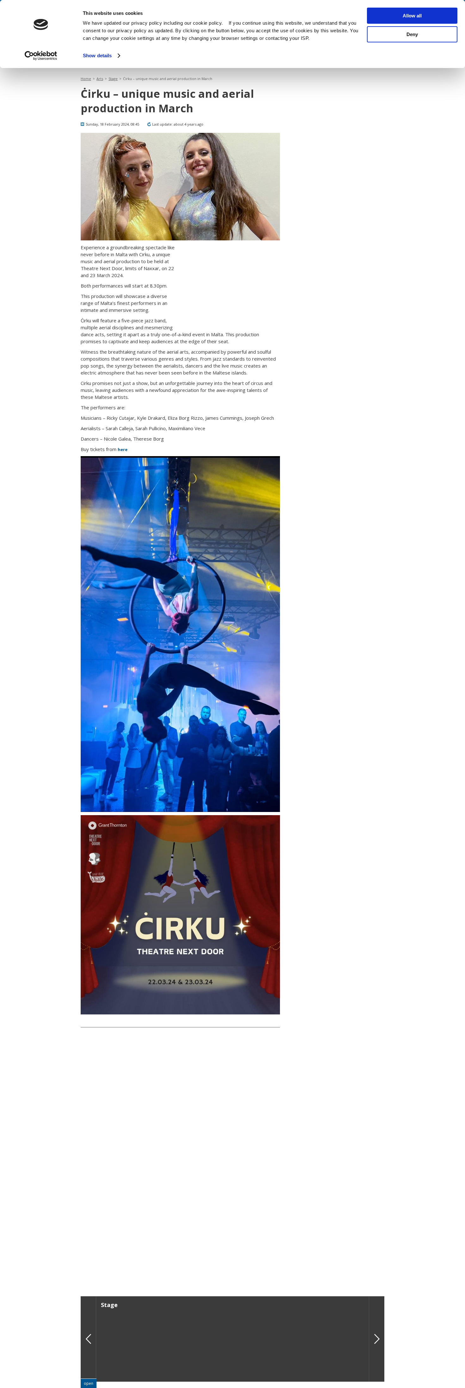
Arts (99, 78)
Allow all (412, 15)
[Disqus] (180, 1185)
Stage (113, 78)
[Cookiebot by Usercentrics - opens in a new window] (41, 55)
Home (86, 78)
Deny (412, 34)
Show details (97, 55)
